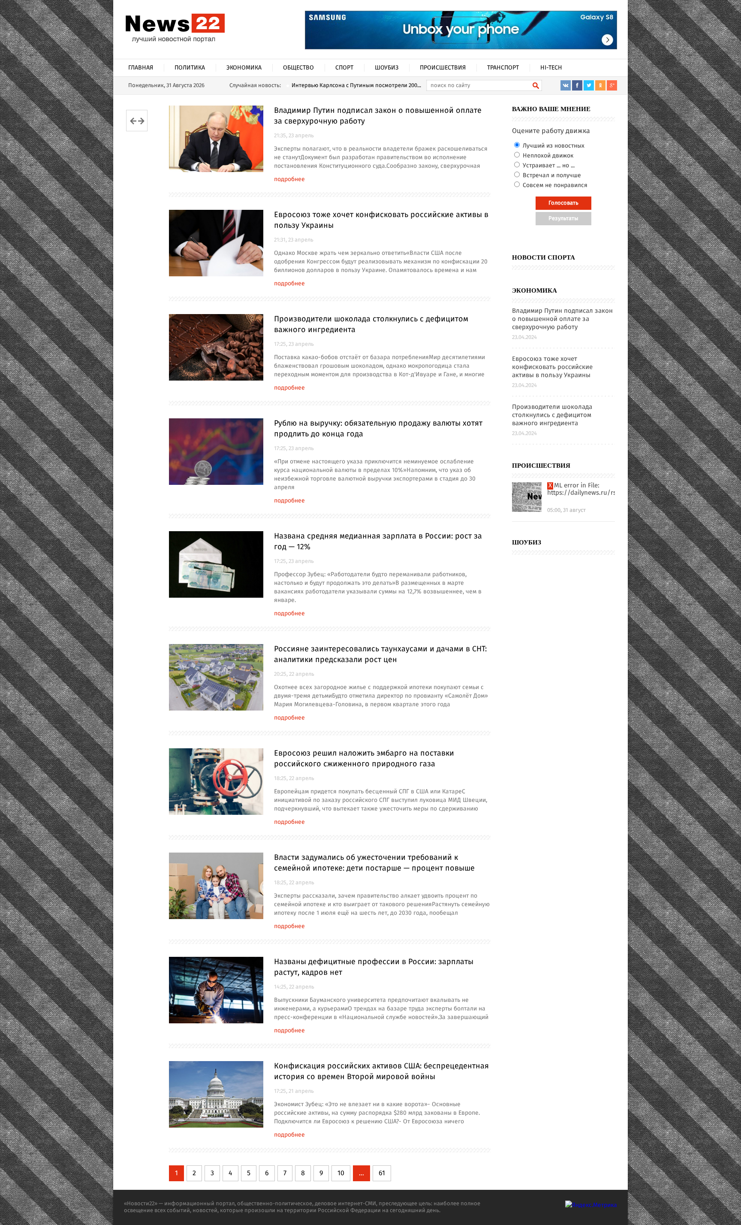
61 (382, 1173)
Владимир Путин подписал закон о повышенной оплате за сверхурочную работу (378, 116)
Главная (140, 68)
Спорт (344, 68)
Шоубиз (386, 68)
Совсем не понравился (554, 185)
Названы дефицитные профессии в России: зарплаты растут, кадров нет (373, 967)
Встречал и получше (551, 175)
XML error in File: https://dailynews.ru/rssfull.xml (581, 489)
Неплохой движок (547, 155)
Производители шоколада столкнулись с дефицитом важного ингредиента (371, 324)
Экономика (244, 68)
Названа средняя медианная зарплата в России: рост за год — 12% (378, 541)
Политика (190, 68)
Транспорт (503, 68)
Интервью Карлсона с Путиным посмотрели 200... (356, 85)
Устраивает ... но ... (548, 165)
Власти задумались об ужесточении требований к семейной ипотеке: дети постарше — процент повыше (374, 863)
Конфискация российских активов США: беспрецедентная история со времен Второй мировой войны (381, 1071)
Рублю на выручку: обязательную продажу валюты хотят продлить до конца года (378, 428)
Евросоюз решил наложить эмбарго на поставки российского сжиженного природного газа (364, 758)
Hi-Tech (551, 68)
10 (340, 1173)
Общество (298, 68)
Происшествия (443, 68)
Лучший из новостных (552, 146)
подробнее (289, 179)
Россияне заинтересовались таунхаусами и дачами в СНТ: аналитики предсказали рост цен (380, 654)
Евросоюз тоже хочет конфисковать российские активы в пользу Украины (381, 220)
